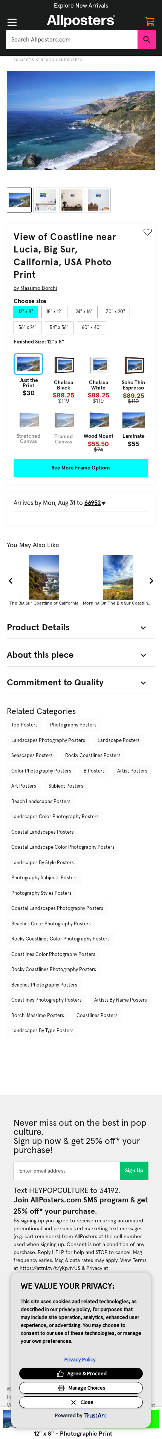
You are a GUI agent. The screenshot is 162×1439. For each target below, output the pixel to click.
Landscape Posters (119, 740)
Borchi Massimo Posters (37, 1015)
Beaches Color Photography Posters (51, 924)
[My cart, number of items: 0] (150, 21)
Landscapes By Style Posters (42, 862)
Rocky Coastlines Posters (93, 755)
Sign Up (134, 1170)
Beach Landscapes (62, 60)
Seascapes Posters (32, 755)
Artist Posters (132, 771)
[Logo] (81, 21)
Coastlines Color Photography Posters (53, 954)
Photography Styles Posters (41, 893)
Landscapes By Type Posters (42, 1030)
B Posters (94, 771)
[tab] (26, 312)
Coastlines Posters (97, 1015)
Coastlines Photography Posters (46, 1000)
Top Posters (24, 725)
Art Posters (23, 786)
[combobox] (72, 39)
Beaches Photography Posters (44, 985)
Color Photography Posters (41, 771)
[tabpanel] (81, 402)
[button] (81, 5)
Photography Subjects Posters (44, 878)
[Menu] (12, 22)
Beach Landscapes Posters (40, 801)
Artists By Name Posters (120, 1000)
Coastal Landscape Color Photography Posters (63, 847)
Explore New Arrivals (81, 6)
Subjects (24, 60)
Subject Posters (66, 786)
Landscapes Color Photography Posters (55, 816)
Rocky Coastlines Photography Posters (53, 969)
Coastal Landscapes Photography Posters (57, 908)
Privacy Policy (80, 1359)
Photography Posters (73, 725)
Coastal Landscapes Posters (42, 832)
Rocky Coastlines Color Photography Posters (60, 939)
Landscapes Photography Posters (48, 740)
